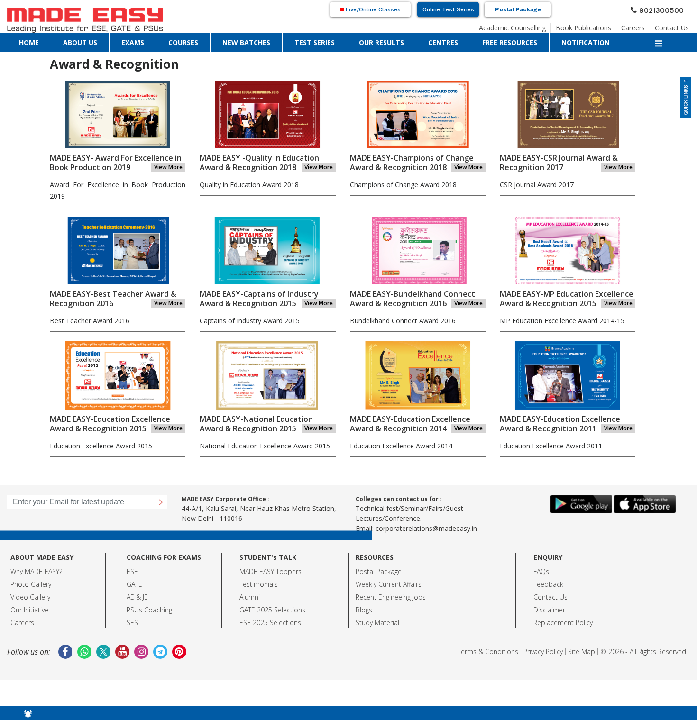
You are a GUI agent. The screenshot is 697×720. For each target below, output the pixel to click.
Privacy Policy (543, 651)
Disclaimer (549, 609)
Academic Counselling (539, 25)
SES (132, 622)
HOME (17, 40)
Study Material (377, 622)
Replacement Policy (563, 622)
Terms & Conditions (488, 651)
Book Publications (599, 25)
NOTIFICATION (321, 40)
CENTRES (238, 40)
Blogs (364, 609)
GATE (134, 584)
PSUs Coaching (149, 609)
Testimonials (258, 584)
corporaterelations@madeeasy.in (426, 528)
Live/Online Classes (372, 9)
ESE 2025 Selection (268, 622)
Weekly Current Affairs (389, 584)
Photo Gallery (30, 584)
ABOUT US (43, 40)
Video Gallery (30, 597)
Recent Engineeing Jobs (391, 597)
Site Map (581, 651)
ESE (132, 571)
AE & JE (137, 597)
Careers (642, 25)
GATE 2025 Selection (270, 609)
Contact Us (675, 25)
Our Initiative (29, 609)
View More (168, 167)
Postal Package (518, 9)
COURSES (94, 40)
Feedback (548, 584)
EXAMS (69, 40)
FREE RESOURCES (276, 40)
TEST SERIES (167, 40)
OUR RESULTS (204, 40)
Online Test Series (448, 9)
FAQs (541, 571)
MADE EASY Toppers (270, 571)
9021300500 (665, 9)
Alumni (249, 597)
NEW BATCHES (129, 40)
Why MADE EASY (34, 571)
